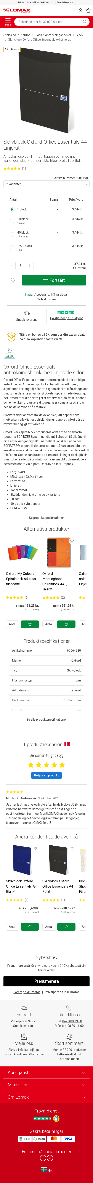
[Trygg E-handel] (56, 1118)
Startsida (9, 35)
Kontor (25, 35)
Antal (12, 624)
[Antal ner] (11, 265)
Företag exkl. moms (27, 992)
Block (79, 35)
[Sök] (85, 22)
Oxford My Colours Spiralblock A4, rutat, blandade (21, 579)
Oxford (76, 660)
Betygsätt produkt (46, 775)
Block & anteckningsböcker (53, 35)
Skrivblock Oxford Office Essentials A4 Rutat (57, 886)
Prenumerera (46, 981)
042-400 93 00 (72, 1021)
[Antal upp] (29, 265)
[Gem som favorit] (35, 540)
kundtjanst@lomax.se (29, 1054)
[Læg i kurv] (30, 624)
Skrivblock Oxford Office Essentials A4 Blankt (21, 886)
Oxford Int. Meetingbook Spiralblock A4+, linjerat (54, 581)
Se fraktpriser (46, 299)
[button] (12, 49)
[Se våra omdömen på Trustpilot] (43, 1118)
